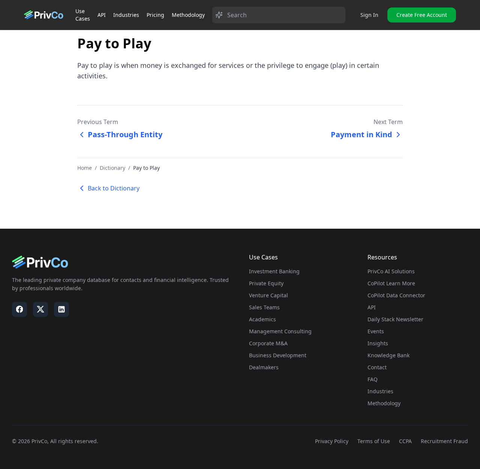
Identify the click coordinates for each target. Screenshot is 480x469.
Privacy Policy (331, 441)
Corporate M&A (268, 343)
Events (376, 331)
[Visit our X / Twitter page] (40, 309)
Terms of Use (373, 441)
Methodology (188, 14)
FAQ (373, 379)
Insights (378, 343)
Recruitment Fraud (444, 441)
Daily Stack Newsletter (395, 319)
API (102, 14)
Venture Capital (268, 295)
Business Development (277, 355)
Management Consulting (280, 331)
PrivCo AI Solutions (391, 271)
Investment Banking (274, 271)
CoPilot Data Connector (396, 295)
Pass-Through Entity (125, 134)
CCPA (405, 441)
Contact (377, 367)
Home (84, 167)
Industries (126, 14)
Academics (262, 319)
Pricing (155, 14)
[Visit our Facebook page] (19, 309)
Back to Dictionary (114, 188)
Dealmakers (264, 367)
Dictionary (112, 167)
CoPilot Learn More (391, 283)
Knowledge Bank (389, 355)
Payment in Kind (361, 134)
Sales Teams (264, 307)
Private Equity (266, 283)
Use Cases (82, 14)
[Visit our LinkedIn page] (61, 309)
